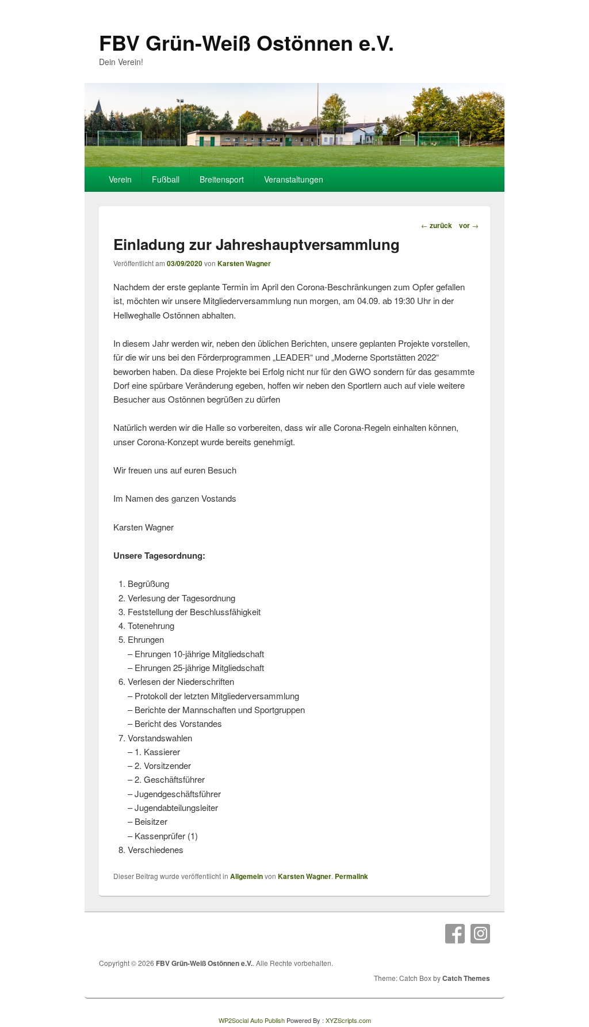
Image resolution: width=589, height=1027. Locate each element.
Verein (120, 179)
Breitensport (222, 179)
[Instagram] (480, 933)
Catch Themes (466, 978)
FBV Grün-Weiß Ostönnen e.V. (246, 42)
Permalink (351, 876)
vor (469, 225)
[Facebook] (455, 933)
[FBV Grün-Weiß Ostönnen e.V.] (294, 163)
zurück (436, 225)
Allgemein (246, 876)
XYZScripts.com (348, 1020)
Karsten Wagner (244, 263)
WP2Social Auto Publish (252, 1020)
